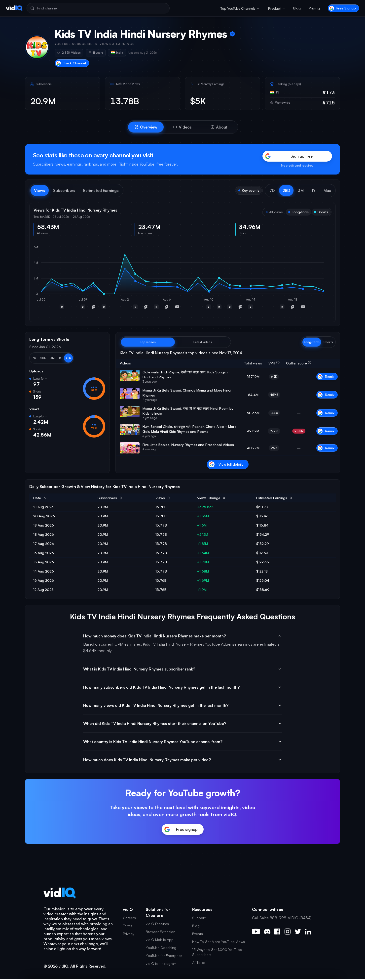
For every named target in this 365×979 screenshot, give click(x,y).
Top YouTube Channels (237, 8)
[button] (272, 190)
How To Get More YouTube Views (218, 941)
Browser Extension (160, 932)
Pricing (314, 8)
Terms (127, 926)
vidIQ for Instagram (161, 963)
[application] (182, 279)
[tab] (146, 127)
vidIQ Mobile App (160, 939)
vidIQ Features (157, 924)
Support (199, 918)
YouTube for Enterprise (164, 955)
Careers (129, 918)
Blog (297, 8)
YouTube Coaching (161, 947)
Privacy (128, 934)
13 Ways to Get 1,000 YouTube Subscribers (217, 952)
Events (197, 934)
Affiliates (199, 962)
